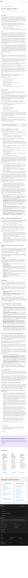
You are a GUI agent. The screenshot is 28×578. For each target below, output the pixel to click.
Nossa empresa (2, 523)
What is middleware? (19, 496)
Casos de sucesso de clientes (4, 526)
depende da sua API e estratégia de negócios (14, 350)
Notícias (15, 523)
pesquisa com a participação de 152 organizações (14, 44)
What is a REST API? (19, 491)
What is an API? (18, 497)
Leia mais (3, 431)
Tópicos (2, 6)
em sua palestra (12, 103)
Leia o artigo (4, 472)
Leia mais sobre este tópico (20, 500)
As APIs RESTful (19, 312)
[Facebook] (23, 506)
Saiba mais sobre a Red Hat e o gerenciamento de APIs (9, 421)
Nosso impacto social (16, 526)
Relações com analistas (3, 527)
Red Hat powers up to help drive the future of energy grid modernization (6, 494)
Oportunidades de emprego (12, 537)
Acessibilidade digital (3, 543)
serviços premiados (3, 521)
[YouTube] (21, 506)
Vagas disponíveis (16, 527)
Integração (5, 6)
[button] (24, 11)
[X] (25, 506)
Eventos (20, 537)
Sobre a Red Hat (2, 537)
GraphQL (10, 315)
